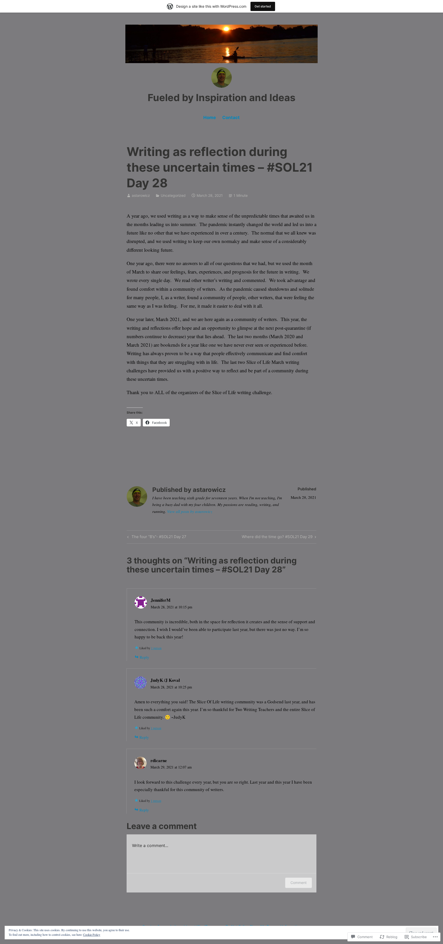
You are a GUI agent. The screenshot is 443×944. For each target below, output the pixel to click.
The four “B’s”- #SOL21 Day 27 (156, 537)
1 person (156, 648)
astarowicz (141, 195)
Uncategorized (173, 195)
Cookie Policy (91, 934)
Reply (144, 657)
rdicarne (158, 760)
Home (209, 117)
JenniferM (160, 600)
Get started (263, 6)
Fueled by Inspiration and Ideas (221, 97)
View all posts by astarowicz (189, 511)
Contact (231, 117)
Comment (298, 882)
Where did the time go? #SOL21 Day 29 (277, 537)
